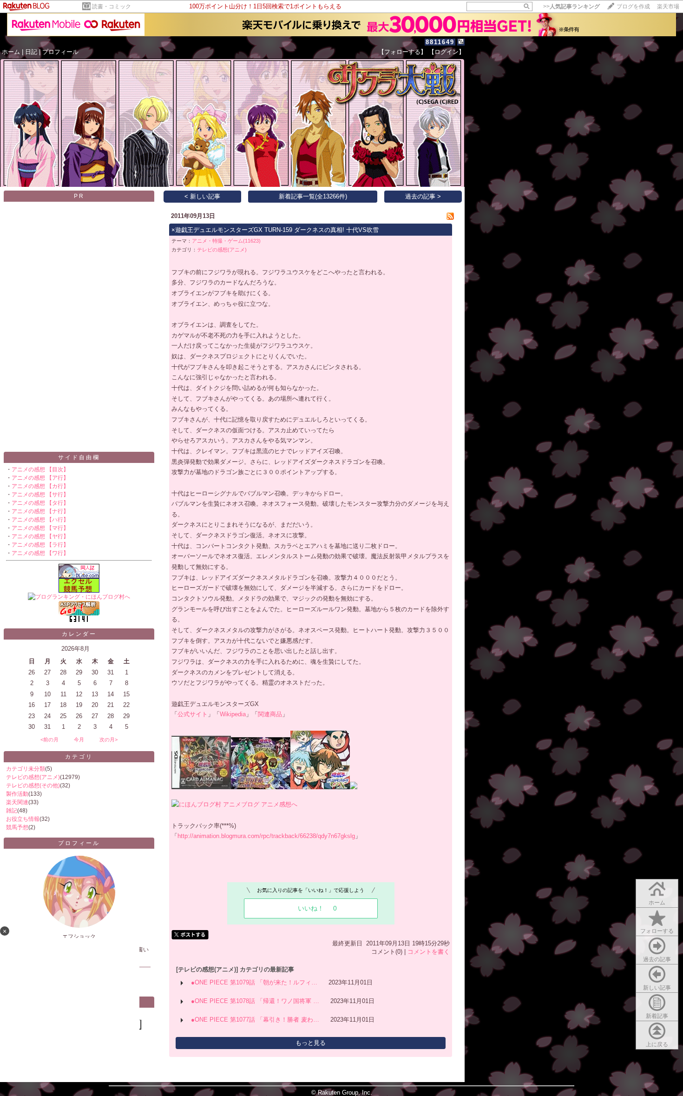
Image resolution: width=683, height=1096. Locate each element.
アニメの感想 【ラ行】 (40, 544)
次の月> (108, 739)
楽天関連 (17, 802)
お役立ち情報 (22, 819)
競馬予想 (17, 827)
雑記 (11, 810)
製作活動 (17, 794)
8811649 (440, 42)
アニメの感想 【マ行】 (40, 528)
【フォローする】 (402, 51)
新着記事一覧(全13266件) (313, 196)
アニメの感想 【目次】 (40, 469)
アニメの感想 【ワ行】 (40, 553)
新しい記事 (657, 987)
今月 (79, 739)
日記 (31, 51)
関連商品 (270, 714)
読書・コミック (111, 6)
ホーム (11, 51)
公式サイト (192, 714)
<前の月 (49, 739)
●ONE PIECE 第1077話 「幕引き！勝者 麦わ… (255, 1019)
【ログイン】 (446, 51)
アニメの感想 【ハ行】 (40, 519)
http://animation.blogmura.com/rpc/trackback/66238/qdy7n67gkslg (266, 835)
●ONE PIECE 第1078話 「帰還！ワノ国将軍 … (255, 1000)
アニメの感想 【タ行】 (40, 503)
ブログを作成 (633, 6)
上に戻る (657, 1044)
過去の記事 (657, 959)
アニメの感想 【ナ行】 (40, 511)
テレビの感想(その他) (33, 785)
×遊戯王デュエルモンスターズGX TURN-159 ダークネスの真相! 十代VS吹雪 (275, 229)
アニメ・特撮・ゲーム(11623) (226, 241)
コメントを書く (428, 951)
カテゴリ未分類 (25, 769)
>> (571, 6)
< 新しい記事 (202, 196)
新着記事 (657, 1016)
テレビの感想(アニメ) (33, 777)
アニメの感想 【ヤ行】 (40, 536)
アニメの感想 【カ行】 (40, 486)
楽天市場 (668, 6)
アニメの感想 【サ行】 (40, 494)
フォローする (657, 931)
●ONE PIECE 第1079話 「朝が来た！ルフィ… (254, 982)
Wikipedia (233, 714)
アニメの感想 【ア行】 (40, 478)
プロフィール (60, 51)
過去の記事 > (423, 196)
